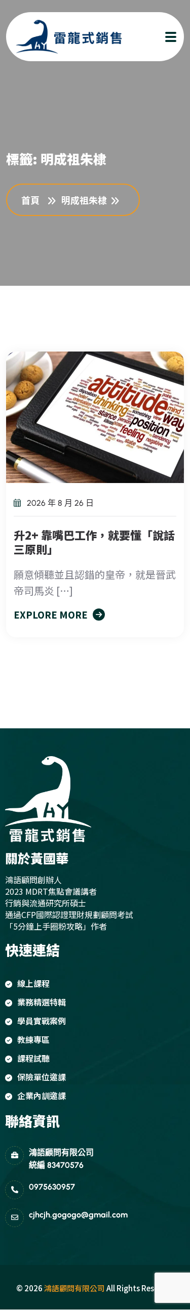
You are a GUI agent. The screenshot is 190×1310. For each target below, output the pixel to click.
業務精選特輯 (41, 1002)
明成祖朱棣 (84, 199)
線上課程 (33, 983)
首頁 (32, 199)
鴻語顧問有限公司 (74, 1288)
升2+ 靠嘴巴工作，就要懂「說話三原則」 (94, 542)
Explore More (51, 614)
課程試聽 (33, 1058)
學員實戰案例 (41, 1021)
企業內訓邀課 (41, 1095)
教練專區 (33, 1039)
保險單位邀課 (41, 1077)
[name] (59, 37)
